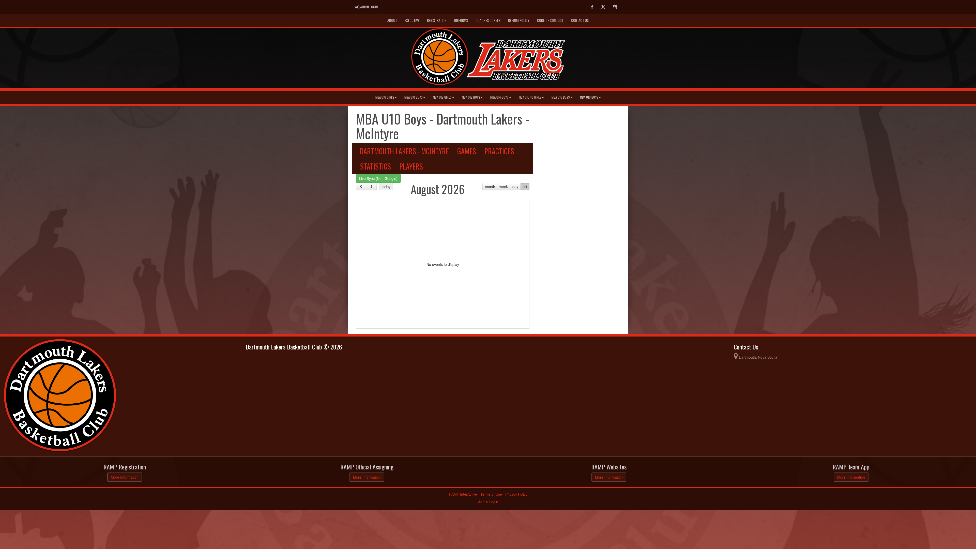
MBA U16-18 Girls (530, 97)
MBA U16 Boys (561, 97)
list (525, 186)
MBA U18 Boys (589, 97)
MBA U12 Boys (471, 97)
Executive (412, 20)
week (503, 186)
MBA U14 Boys (499, 97)
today (386, 186)
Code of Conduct (550, 20)
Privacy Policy (516, 494)
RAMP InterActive (463, 494)
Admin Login (488, 501)
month (490, 186)
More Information (125, 477)
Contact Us (580, 20)
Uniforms (461, 20)
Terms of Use (491, 494)
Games (466, 151)
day (515, 186)
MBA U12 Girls (442, 97)
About (392, 20)
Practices (499, 151)
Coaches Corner (488, 20)
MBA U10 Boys (413, 97)
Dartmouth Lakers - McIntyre (404, 151)
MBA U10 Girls (384, 97)
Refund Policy (518, 20)
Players (411, 166)
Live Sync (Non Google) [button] (378, 178)
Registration (436, 20)
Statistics (375, 166)
